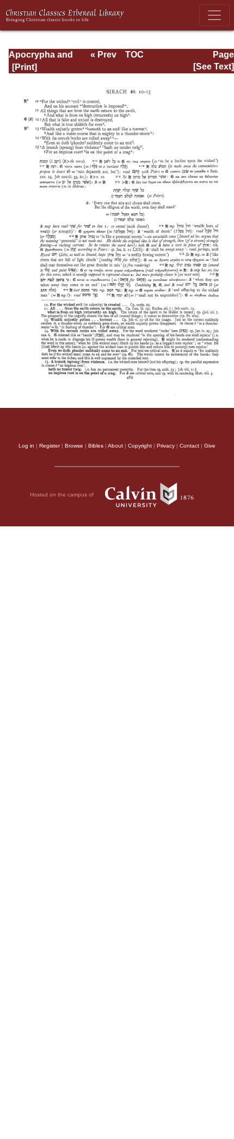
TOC (134, 54)
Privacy (166, 446)
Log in (26, 446)
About (115, 446)
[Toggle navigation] (214, 15)
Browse (74, 446)
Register (49, 446)
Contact (189, 446)
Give (209, 446)
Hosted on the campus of (62, 495)
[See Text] (213, 66)
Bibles (95, 446)
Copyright (140, 446)
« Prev (103, 54)
